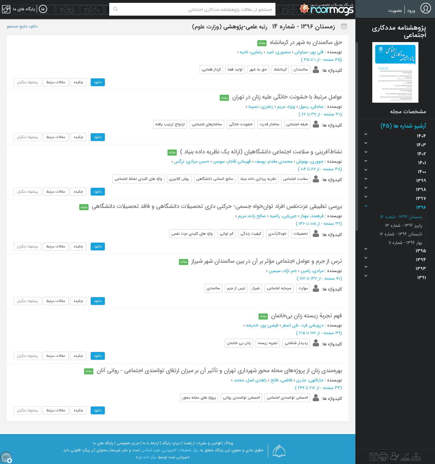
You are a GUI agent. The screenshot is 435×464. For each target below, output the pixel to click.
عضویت (395, 10)
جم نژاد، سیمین (283, 270)
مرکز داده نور (147, 457)
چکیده (78, 82)
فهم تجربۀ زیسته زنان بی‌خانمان (306, 315)
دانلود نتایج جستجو (22, 26)
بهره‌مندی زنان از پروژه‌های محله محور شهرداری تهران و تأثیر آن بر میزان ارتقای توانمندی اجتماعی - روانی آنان (219, 370)
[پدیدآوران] (394, 458)
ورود (411, 10)
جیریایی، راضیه (283, 215)
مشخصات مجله (408, 111)
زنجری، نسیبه (260, 106)
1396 (421, 207)
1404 (421, 136)
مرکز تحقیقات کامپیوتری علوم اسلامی (170, 450)
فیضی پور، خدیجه (262, 325)
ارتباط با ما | (149, 443)
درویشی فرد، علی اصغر (303, 325)
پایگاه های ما (103, 443)
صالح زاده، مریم (252, 215)
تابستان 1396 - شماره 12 (401, 234)
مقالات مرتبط (55, 82)
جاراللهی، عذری (310, 380)
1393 (421, 269)
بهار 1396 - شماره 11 (405, 242)
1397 (421, 199)
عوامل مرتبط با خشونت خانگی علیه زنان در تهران (287, 96)
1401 (422, 163)
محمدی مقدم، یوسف (273, 161)
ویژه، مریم (286, 106)
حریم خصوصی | (126, 443)
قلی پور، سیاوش (309, 51)
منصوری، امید (278, 51)
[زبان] (43, 9)
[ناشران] (383, 458)
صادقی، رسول (311, 106)
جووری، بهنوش (310, 161)
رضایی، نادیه (251, 51)
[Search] (115, 9)
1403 (421, 145)
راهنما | (187, 443)
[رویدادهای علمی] (374, 458)
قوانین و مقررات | (207, 443)
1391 (421, 278)
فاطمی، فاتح (281, 380)
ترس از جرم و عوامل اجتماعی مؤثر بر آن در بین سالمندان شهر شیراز (266, 261)
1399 (421, 181)
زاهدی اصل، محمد (250, 380)
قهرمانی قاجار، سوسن (232, 161)
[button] (395, 72)
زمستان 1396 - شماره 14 (401, 217)
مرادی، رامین (312, 270)
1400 (422, 172)
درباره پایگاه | (170, 443)
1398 (421, 190)
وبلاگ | (227, 443)
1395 (421, 251)
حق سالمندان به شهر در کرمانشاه (306, 42)
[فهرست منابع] (416, 458)
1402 (421, 154)
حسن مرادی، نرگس (191, 161)
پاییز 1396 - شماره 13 (403, 225)
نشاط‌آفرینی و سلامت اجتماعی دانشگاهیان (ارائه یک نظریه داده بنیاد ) (261, 151)
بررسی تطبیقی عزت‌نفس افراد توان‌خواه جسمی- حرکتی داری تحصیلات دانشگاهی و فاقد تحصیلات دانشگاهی (217, 206)
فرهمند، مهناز (312, 215)
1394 (421, 260)
